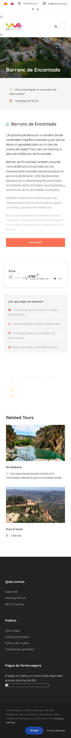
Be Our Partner (14, 604)
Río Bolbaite (14, 467)
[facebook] (32, 9)
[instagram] (38, 9)
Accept (34, 730)
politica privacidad (17, 637)
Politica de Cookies (17, 643)
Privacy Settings (56, 730)
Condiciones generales (19, 649)
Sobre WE (11, 591)
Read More (35, 242)
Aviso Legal (12, 630)
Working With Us (15, 598)
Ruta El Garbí (14, 529)
